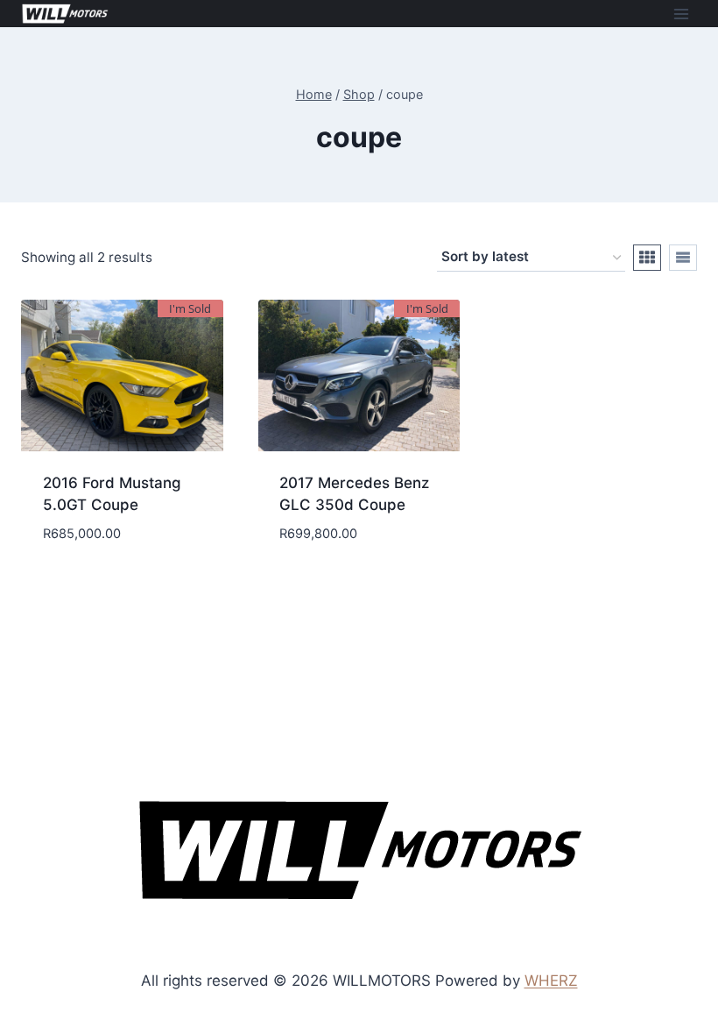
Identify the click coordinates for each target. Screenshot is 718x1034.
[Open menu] (681, 13)
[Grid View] (647, 257)
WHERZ (551, 980)
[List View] (683, 257)
